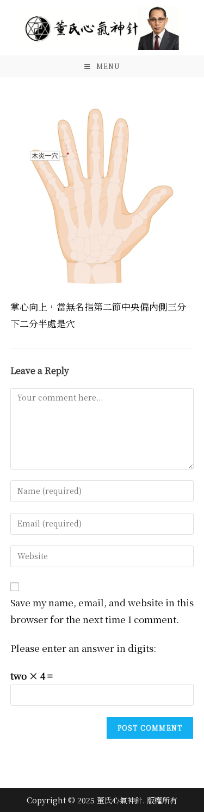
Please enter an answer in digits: (83, 648)
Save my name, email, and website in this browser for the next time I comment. (102, 610)
